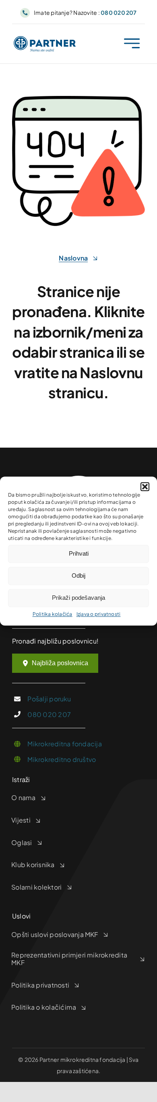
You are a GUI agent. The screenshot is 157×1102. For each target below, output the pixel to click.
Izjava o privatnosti (98, 614)
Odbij (78, 575)
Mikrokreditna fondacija (64, 743)
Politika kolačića (52, 614)
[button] (145, 487)
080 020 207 (49, 714)
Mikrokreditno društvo (61, 759)
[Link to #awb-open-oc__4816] (132, 44)
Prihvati (79, 553)
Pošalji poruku (49, 699)
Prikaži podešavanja (78, 597)
